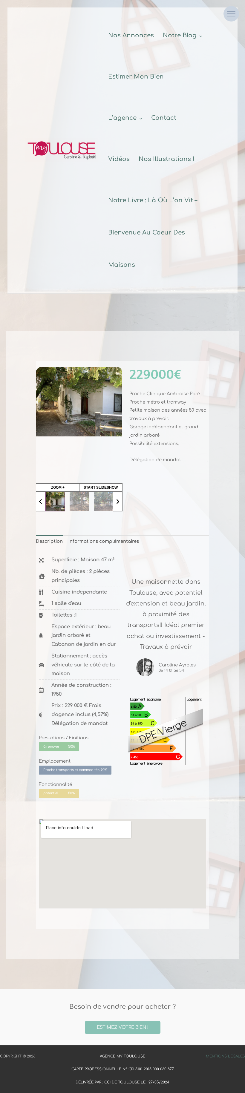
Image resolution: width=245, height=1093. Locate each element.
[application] (199, 35)
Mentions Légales (225, 1056)
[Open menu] (231, 14)
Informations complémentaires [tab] (103, 541)
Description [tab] (49, 541)
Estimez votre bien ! (122, 1027)
